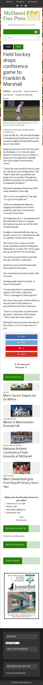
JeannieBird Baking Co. (16, 509)
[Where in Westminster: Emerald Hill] (21, 415)
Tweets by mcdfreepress (13, 536)
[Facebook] (21, 6)
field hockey (8, 95)
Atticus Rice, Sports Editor (23, 130)
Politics (11, 445)
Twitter (9, 2)
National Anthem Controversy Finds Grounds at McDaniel (17, 452)
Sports (6, 98)
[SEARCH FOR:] (21, 37)
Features (7, 419)
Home (13, 419)
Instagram (32, 2)
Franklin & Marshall (24, 95)
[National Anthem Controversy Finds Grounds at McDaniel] (21, 442)
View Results (21, 520)
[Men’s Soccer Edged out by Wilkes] (21, 388)
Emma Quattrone (31, 91)
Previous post (23, 364)
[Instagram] (26, 6)
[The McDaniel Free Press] (21, 15)
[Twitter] (17, 6)
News (5, 476)
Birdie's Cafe (11, 506)
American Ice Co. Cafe (15, 503)
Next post (19, 367)
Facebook (20, 2)
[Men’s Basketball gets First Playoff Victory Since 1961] (21, 472)
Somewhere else (13, 512)
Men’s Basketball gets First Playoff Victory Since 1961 (20, 483)
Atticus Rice (17, 91)
